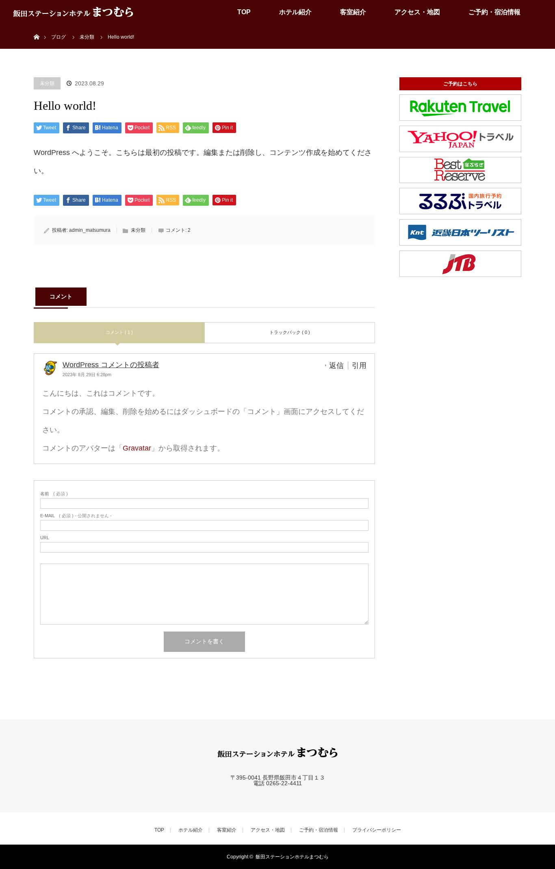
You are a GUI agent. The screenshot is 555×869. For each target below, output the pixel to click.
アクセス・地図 (417, 12)
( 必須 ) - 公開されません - (76, 516)
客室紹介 (353, 12)
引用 (359, 366)
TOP (244, 12)
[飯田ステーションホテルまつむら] (277, 754)
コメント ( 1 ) (119, 332)
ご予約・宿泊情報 (494, 12)
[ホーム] (36, 27)
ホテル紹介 (295, 12)
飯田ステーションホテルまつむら (292, 857)
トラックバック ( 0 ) (289, 332)
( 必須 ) (54, 494)
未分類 (47, 83)
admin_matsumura (90, 230)
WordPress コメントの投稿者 (111, 365)
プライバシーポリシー (376, 830)
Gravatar (137, 448)
